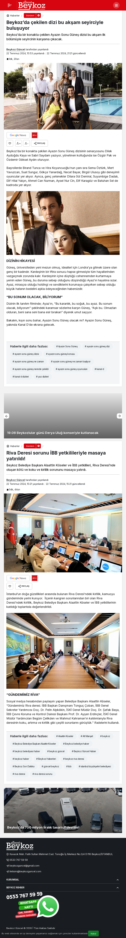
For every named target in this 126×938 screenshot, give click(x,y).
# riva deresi (19, 774)
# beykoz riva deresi (73, 758)
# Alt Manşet (87, 736)
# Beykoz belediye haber (76, 743)
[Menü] (9, 5)
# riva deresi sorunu (42, 774)
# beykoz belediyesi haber (26, 751)
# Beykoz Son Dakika (23, 766)
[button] (116, 5)
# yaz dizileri (42, 376)
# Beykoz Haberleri (46, 758)
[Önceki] (6, 416)
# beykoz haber (21, 758)
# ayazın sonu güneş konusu (60, 353)
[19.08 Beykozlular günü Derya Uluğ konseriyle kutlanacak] (63, 415)
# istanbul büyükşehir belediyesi (95, 766)
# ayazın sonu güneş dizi (97, 346)
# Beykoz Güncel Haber (84, 751)
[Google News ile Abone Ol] (18, 135)
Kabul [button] (93, 933)
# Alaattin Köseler (64, 736)
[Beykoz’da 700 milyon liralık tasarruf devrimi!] (63, 810)
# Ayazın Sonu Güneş (66, 346)
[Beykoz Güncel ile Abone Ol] (34, 135)
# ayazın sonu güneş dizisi (26, 353)
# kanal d (99, 369)
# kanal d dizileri (21, 376)
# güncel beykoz (50, 766)
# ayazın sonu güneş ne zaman (28, 361)
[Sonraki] (119, 416)
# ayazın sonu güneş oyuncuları (71, 369)
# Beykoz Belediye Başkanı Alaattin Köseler (34, 743)
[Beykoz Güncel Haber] (31, 5)
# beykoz (105, 736)
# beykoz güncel (55, 751)
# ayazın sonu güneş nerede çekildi (30, 369)
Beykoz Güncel (15, 49)
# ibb (68, 766)
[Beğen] (10, 143)
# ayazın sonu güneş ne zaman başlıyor (70, 361)
